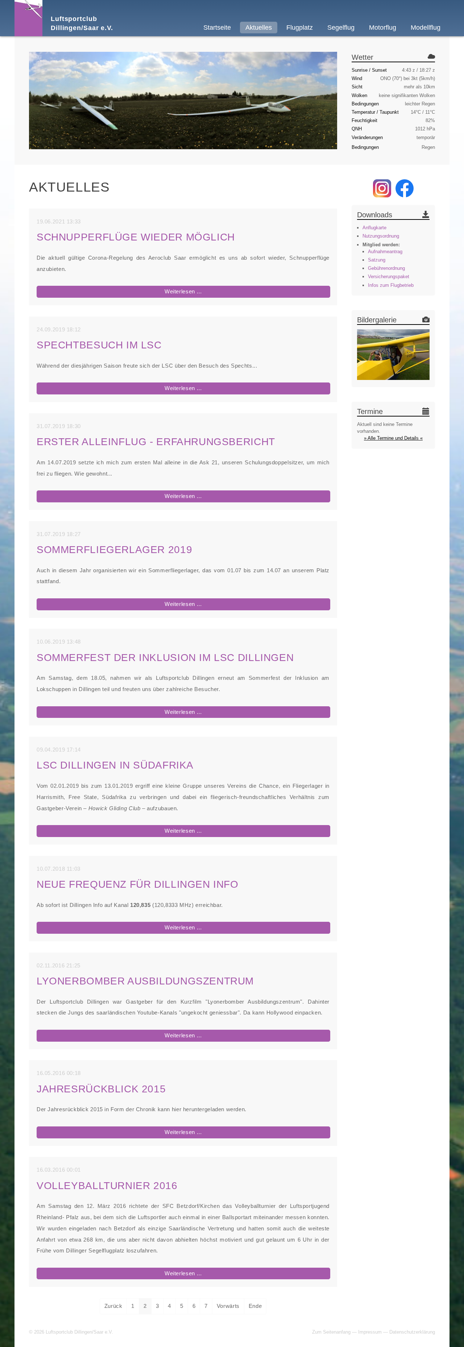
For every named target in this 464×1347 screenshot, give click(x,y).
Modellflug (425, 27)
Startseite (217, 27)
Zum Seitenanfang (331, 1332)
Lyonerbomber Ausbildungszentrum (145, 981)
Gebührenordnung (386, 268)
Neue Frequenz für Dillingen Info (138, 884)
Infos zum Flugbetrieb (391, 285)
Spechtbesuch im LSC (99, 345)
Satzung (376, 260)
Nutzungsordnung (380, 236)
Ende (255, 1306)
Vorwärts (228, 1306)
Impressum (370, 1332)
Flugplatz (299, 27)
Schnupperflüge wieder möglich (136, 237)
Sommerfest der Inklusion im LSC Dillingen (165, 657)
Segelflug (341, 27)
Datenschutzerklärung (412, 1332)
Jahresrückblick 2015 (101, 1089)
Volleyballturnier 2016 (107, 1185)
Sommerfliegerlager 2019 (114, 549)
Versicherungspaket (388, 276)
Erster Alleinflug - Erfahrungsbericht (156, 441)
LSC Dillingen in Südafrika (115, 765)
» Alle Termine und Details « (393, 438)
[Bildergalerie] (393, 355)
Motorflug (382, 27)
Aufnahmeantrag (385, 251)
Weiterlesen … (203, 293)
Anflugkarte (374, 227)
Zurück (113, 1306)
